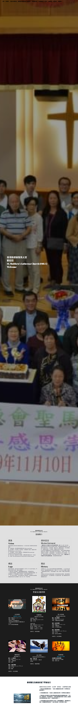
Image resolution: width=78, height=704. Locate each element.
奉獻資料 (60, 1)
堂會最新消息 (34, 1)
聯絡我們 (50, 1)
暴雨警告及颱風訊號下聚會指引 (24, 1)
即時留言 (55, 1)
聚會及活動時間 (13, 1)
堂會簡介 (7, 1)
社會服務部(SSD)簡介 (42, 1)
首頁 (3, 1)
